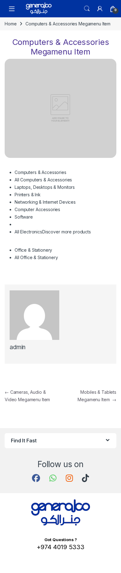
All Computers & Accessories (43, 179)
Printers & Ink (28, 194)
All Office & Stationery (36, 257)
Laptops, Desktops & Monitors (45, 187)
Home (10, 23)
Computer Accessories (37, 209)
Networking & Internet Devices (45, 202)
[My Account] (99, 8)
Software (24, 216)
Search (86, 8)
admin (17, 347)
